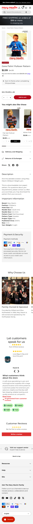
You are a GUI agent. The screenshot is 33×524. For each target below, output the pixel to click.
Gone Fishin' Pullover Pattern (15, 28)
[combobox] (16, 12)
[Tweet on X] (9, 165)
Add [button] (15, 141)
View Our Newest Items (22, 2)
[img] (16, 345)
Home (3, 28)
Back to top (16, 456)
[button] (26, 12)
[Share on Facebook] (13, 165)
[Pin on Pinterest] (17, 165)
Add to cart (22, 97)
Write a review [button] (16, 434)
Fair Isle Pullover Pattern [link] (9, 134)
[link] (11, 119)
